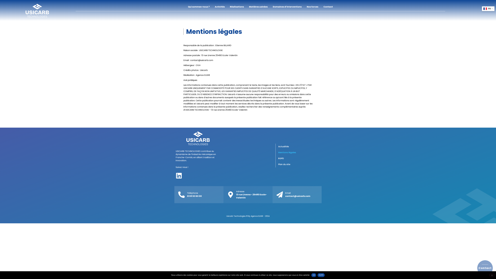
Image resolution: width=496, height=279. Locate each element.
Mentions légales (287, 152)
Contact (328, 6)
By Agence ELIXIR (255, 216)
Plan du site (284, 164)
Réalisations (237, 6)
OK (314, 275)
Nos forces (312, 6)
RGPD (281, 158)
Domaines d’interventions (287, 6)
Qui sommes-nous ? (199, 6)
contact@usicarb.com (201, 60)
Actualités (283, 146)
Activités (220, 6)
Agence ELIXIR (203, 75)
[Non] (492, 275)
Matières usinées (258, 6)
